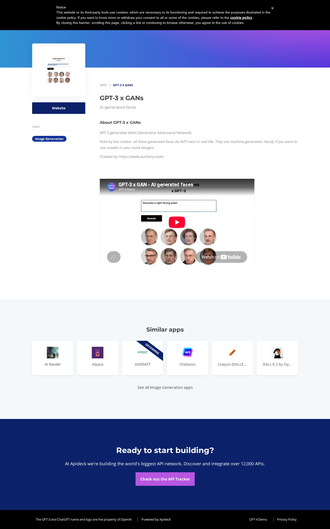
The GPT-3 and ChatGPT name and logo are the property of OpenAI (84, 519)
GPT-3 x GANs (123, 85)
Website (58, 108)
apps (103, 85)
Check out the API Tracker (165, 479)
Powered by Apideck (156, 519)
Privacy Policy (287, 519)
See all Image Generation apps (165, 387)
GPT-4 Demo (258, 519)
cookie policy (241, 17)
